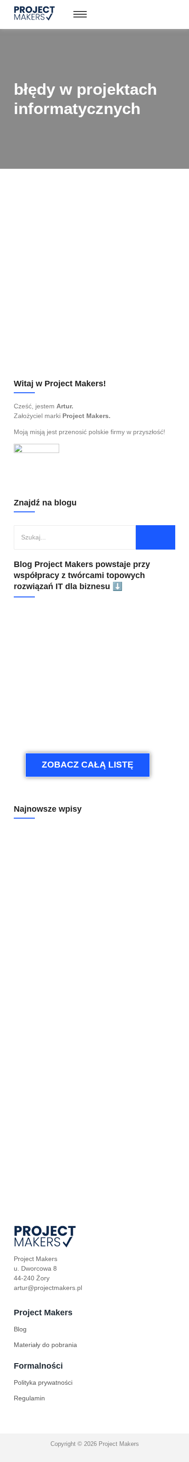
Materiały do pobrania (45, 1344)
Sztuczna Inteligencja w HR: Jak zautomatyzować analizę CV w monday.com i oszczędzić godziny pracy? (93, 1144)
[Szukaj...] (155, 537)
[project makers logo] (35, 13)
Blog (20, 1329)
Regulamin (29, 1398)
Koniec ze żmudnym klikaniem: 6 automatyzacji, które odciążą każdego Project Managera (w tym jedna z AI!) (93, 928)
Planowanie (31, 324)
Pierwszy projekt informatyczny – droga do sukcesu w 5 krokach (91, 298)
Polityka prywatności (43, 1382)
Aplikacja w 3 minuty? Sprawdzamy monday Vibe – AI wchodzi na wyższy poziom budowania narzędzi (91, 1037)
